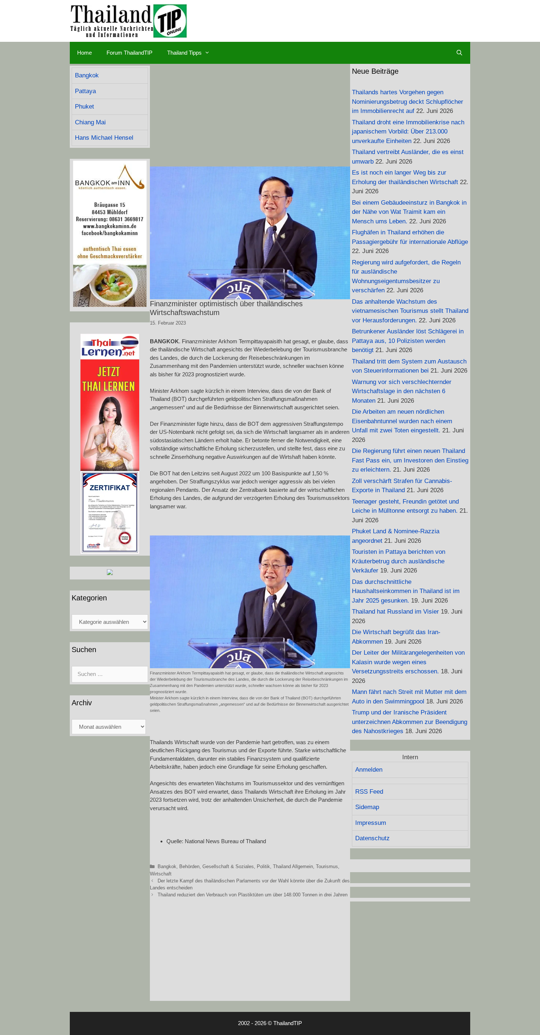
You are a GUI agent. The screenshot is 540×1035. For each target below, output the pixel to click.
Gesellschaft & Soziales (228, 866)
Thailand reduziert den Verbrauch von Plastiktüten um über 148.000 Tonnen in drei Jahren (253, 894)
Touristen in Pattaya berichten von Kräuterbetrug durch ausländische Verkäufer (398, 561)
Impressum (370, 822)
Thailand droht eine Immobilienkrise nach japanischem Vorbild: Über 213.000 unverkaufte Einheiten (408, 132)
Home (84, 53)
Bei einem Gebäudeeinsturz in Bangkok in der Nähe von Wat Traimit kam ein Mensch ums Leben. (409, 212)
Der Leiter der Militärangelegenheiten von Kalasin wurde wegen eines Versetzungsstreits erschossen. (408, 662)
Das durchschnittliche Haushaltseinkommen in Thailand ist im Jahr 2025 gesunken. (406, 591)
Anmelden (368, 769)
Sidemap (367, 807)
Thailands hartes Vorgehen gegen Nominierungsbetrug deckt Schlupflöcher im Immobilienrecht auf (407, 101)
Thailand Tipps (184, 53)
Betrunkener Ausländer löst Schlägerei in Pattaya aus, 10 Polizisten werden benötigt (408, 341)
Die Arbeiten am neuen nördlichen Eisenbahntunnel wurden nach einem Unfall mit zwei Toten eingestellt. (402, 421)
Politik (263, 866)
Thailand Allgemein (293, 866)
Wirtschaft (161, 874)
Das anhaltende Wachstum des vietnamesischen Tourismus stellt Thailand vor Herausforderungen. (410, 311)
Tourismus (327, 866)
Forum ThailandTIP (129, 53)
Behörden (189, 866)
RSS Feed (369, 791)
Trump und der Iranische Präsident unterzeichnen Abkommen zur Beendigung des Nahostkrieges (409, 722)
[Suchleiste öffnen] (459, 53)
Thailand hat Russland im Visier (395, 611)
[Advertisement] (250, 115)
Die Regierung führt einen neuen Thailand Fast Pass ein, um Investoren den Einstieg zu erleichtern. (410, 460)
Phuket (84, 106)
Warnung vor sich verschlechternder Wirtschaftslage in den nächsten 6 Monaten (401, 391)
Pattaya (85, 91)
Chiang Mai (90, 122)
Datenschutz (372, 838)
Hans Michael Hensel (104, 137)
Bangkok (167, 866)
